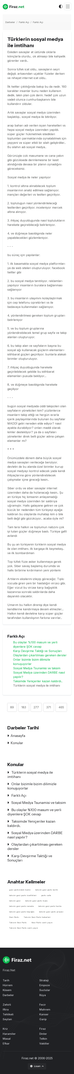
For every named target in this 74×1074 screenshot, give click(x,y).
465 (61, 707)
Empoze (44, 985)
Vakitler (44, 1043)
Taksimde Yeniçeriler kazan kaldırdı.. (38, 681)
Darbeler (10, 22)
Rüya (42, 995)
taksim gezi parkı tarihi (46, 890)
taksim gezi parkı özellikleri (23, 895)
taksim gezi (15, 901)
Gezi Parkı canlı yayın (42, 923)
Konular (17, 743)
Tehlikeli (8, 1014)
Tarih (6, 980)
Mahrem (44, 1009)
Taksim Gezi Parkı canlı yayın (23, 928)
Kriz (5, 1028)
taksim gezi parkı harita (49, 906)
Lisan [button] (37, 1066)
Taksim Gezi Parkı (18, 923)
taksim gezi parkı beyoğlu (21, 912)
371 (48, 707)
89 (12, 707)
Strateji (44, 980)
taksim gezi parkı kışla (36, 901)
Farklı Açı (24, 22)
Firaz (42, 1028)
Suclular (44, 990)
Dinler (43, 1033)
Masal (7, 1038)
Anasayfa (18, 736)
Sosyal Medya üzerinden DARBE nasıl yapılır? (35, 835)
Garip (43, 1019)
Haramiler (9, 1033)
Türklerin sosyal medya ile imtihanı (30, 774)
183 (23, 707)
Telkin (43, 1038)
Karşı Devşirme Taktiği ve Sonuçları (37, 651)
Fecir (42, 1004)
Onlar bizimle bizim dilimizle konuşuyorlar (31, 786)
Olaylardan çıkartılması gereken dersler (40, 655)
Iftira (6, 1009)
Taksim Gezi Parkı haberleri (37, 917)
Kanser (43, 1014)
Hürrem (8, 985)
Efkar (6, 1043)
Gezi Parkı (14, 917)
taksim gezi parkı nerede (21, 906)
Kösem (7, 990)
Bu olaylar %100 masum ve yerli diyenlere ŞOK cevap (34, 812)
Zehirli (7, 1004)
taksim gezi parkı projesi (51, 912)
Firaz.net (27, 1058)
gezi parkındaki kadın (20, 890)
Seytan (7, 1019)
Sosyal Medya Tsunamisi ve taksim (36, 668)
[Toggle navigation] (67, 6)
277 (36, 707)
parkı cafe (46, 895)
